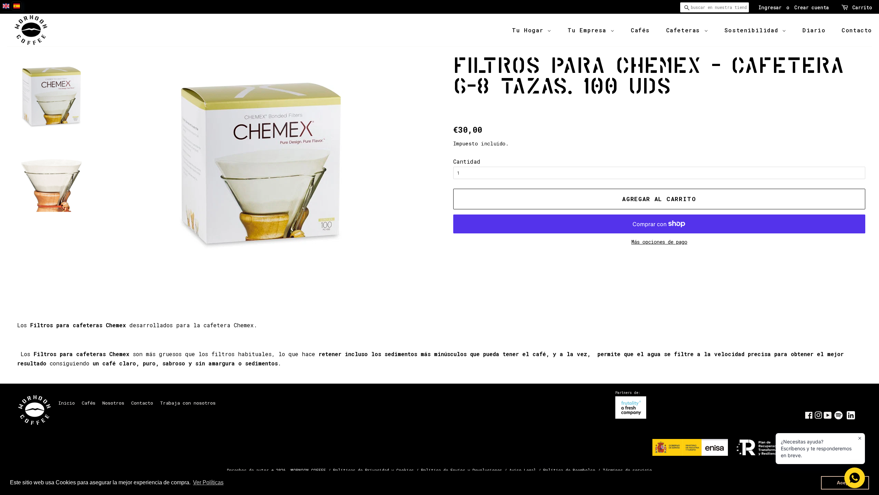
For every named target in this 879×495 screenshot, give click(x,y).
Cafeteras (685, 30)
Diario (814, 30)
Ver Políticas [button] (208, 482)
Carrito (862, 7)
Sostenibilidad (753, 30)
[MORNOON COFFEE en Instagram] (818, 417)
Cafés (640, 30)
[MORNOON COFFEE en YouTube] (828, 417)
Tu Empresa (589, 30)
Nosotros (113, 403)
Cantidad (466, 161)
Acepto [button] (845, 482)
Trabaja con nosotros (188, 403)
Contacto (857, 30)
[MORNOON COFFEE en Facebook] (809, 417)
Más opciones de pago (659, 242)
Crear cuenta (811, 7)
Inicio (66, 403)
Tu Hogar (529, 30)
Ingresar (769, 7)
